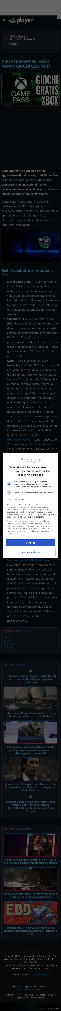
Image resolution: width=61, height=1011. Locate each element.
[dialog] (30, 505)
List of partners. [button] (37, 517)
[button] (30, 499)
